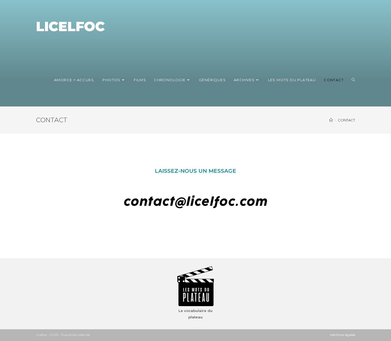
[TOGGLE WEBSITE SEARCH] (353, 79)
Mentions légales (342, 335)
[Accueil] (331, 120)
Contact (346, 120)
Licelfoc (70, 26)
